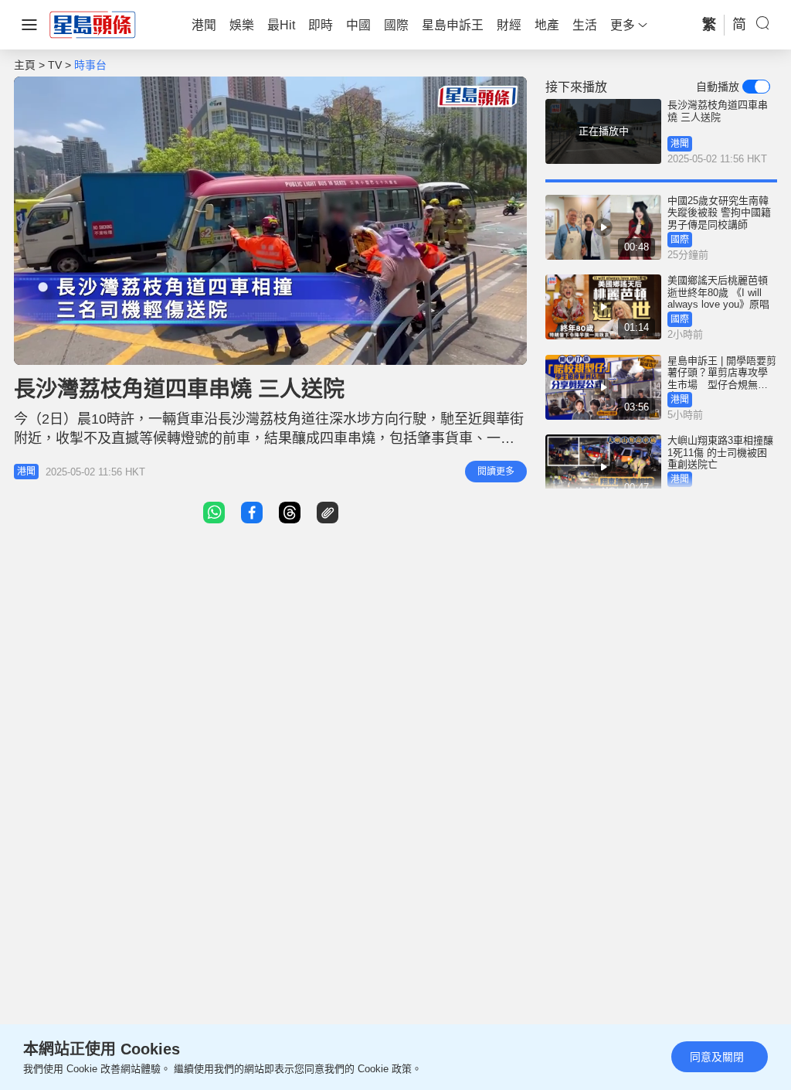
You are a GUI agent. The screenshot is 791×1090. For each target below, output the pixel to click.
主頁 (25, 65)
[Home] (92, 24)
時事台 (90, 65)
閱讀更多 (495, 471)
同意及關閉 (717, 1057)
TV (55, 65)
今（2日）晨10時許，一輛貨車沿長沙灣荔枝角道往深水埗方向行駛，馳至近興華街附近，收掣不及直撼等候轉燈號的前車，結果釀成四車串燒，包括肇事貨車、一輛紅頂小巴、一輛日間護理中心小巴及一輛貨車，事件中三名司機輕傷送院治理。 (269, 438)
